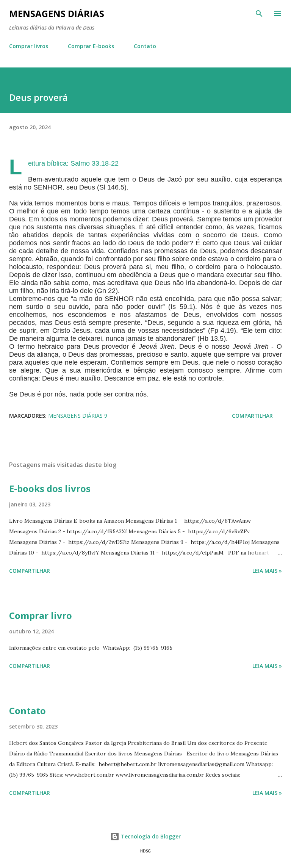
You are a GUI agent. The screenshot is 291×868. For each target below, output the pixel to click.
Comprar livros (28, 46)
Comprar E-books (91, 46)
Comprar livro (40, 615)
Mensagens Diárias (56, 13)
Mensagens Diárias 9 (77, 415)
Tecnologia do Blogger (150, 836)
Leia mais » (267, 570)
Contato (145, 46)
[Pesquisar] (259, 13)
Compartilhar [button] (252, 415)
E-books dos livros (50, 488)
